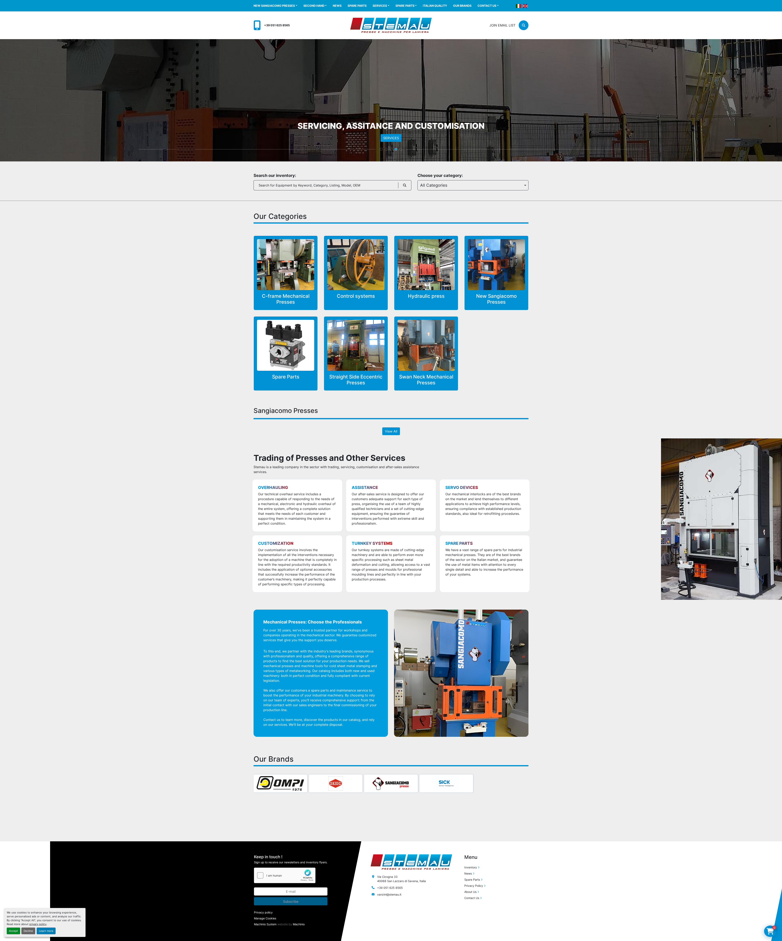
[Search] (404, 185)
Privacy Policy (473, 885)
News (337, 5)
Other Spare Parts (295, 344)
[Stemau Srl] (411, 861)
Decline (28, 930)
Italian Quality (435, 5)
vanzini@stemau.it (389, 894)
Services (380, 5)
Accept (13, 930)
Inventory (470, 867)
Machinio (299, 924)
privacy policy (37, 924)
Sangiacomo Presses (433, 337)
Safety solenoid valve (292, 338)
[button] (275, 5)
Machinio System (265, 924)
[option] (473, 185)
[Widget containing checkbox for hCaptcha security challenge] (284, 875)
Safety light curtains (293, 332)
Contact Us (487, 5)
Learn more (46, 930)
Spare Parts (357, 5)
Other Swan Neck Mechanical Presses (434, 346)
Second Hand (313, 5)
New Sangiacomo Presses (274, 5)
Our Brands (462, 5)
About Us (470, 892)
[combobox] (472, 185)
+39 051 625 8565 (277, 25)
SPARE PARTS (391, 138)
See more (288, 273)
